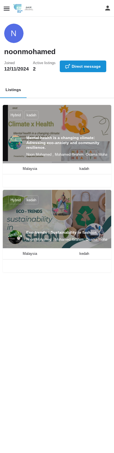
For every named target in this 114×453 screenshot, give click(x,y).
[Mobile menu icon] (7, 8)
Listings (13, 89)
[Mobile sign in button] (107, 8)
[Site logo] (24, 8)
